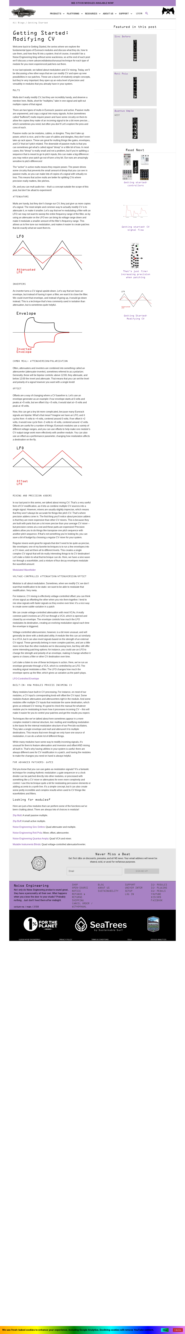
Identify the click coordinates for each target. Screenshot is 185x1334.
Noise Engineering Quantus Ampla (30, 838)
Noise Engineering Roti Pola (27, 833)
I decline (177, 1330)
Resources (91, 13)
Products (55, 13)
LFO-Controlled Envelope (26, 678)
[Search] (146, 14)
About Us (108, 13)
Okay (165, 1330)
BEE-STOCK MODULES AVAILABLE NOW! (92, 3)
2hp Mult (17, 815)
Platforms (73, 13)
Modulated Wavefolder (24, 570)
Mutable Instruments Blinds (26, 844)
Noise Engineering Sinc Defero (29, 827)
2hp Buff (17, 821)
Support (124, 13)
